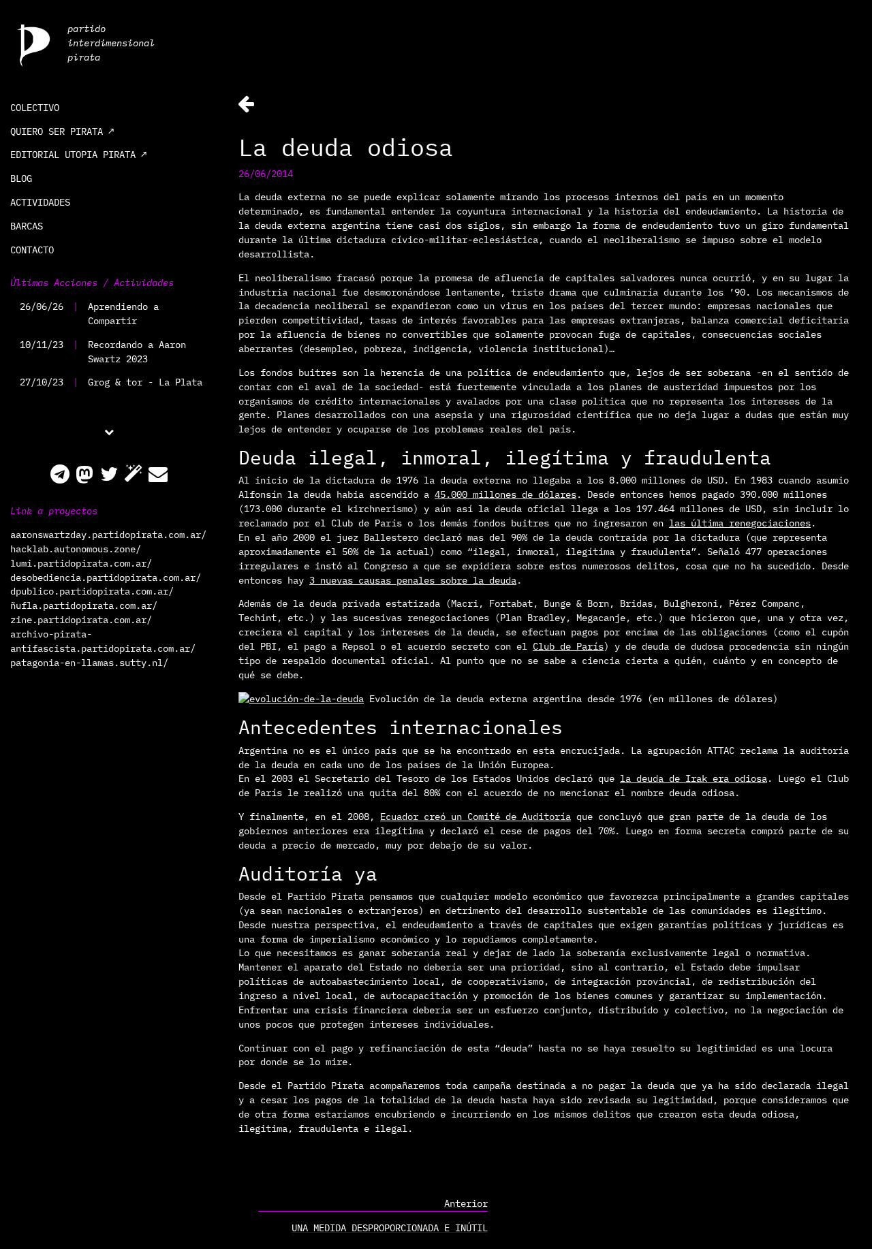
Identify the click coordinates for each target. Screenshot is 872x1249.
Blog (21, 178)
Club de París (568, 646)
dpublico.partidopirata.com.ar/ (92, 591)
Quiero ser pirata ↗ (62, 131)
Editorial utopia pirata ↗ (78, 154)
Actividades (40, 202)
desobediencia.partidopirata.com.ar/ (105, 577)
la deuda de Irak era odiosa (693, 778)
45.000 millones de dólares (505, 494)
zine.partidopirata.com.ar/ (81, 620)
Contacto (32, 250)
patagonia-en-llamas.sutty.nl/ (89, 663)
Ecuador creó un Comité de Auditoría (475, 816)
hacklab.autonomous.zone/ (75, 549)
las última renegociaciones (740, 523)
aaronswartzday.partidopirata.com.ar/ (108, 534)
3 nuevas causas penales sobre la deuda (412, 580)
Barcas (26, 226)
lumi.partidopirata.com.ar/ (81, 563)
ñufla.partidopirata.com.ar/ (83, 605)
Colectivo (34, 107)
